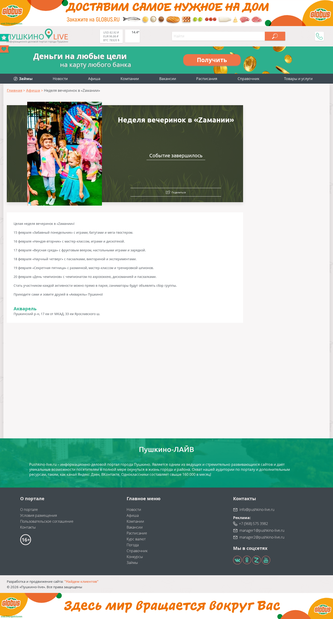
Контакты (28, 527)
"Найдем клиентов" (81, 581)
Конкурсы (135, 556)
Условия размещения (38, 515)
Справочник (248, 78)
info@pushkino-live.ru (256, 509)
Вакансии (167, 78)
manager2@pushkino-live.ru (261, 537)
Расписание (137, 533)
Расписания (206, 78)
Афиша (94, 78)
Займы (132, 562)
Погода (133, 544)
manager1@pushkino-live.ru (261, 530)
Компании (130, 78)
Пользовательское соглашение (46, 521)
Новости (60, 78)
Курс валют (136, 538)
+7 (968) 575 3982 (253, 523)
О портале (29, 509)
